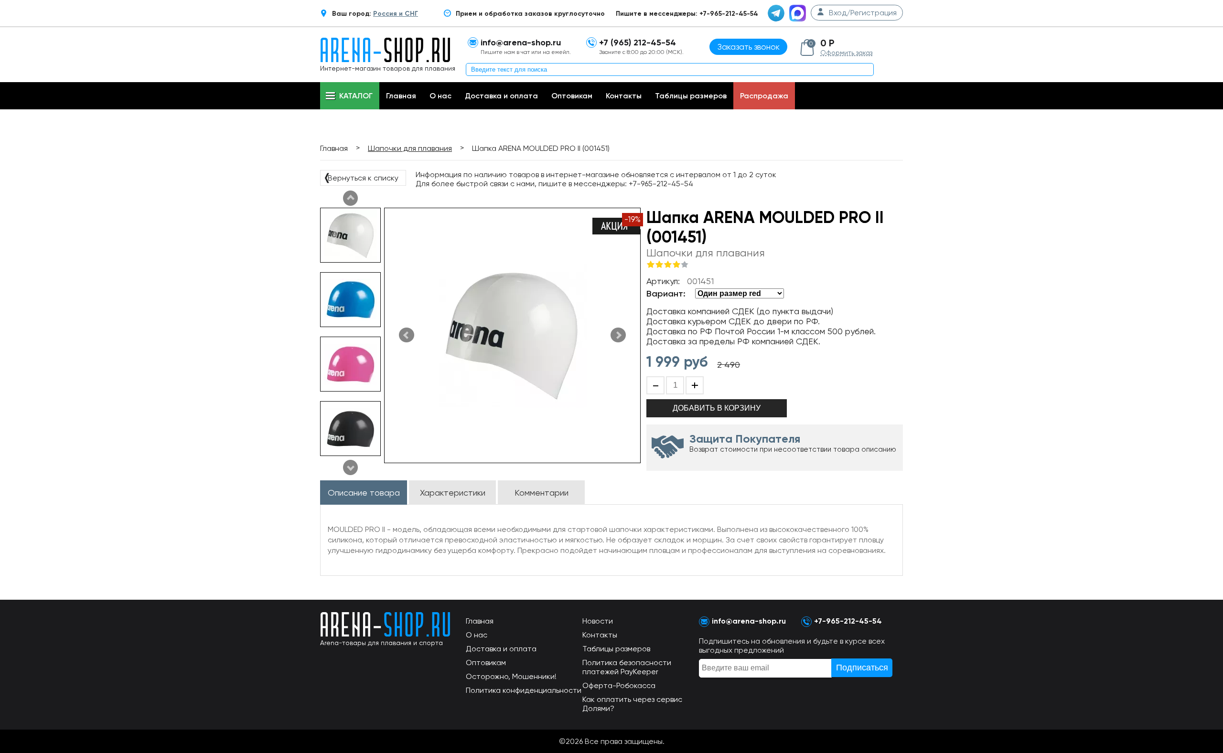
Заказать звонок (749, 47)
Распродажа (764, 95)
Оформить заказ (846, 52)
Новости (597, 621)
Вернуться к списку (360, 177)
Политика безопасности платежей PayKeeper (626, 667)
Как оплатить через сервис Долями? (632, 704)
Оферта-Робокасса (618, 685)
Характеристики (452, 493)
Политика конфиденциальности (523, 690)
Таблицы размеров (691, 95)
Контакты (624, 95)
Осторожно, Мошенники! (511, 676)
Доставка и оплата (501, 95)
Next (350, 198)
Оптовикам (571, 95)
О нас (440, 95)
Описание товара (364, 493)
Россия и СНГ (395, 14)
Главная (401, 95)
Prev (350, 467)
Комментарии (542, 493)
